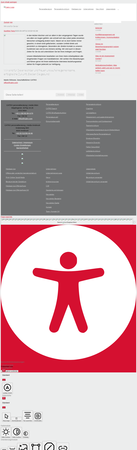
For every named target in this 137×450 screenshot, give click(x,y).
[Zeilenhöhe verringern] (4, 407)
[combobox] (67, 221)
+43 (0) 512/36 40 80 (24, 133)
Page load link (6, 217)
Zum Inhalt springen (9, 2)
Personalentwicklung (93, 104)
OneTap (16, 367)
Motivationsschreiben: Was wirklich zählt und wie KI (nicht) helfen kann (107, 68)
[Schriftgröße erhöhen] (4, 370)
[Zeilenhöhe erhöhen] (4, 398)
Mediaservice (11, 169)
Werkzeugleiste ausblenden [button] (10, 371)
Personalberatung (52, 104)
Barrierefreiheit (22, 148)
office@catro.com (11, 83)
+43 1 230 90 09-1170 (24, 113)
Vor (11, 22)
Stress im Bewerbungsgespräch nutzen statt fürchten (107, 46)
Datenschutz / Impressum (22, 143)
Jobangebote (90, 169)
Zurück (6, 22)
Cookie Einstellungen (22, 145)
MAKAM (98, 28)
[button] (118, 9)
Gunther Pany (9, 31)
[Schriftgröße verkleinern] (4, 380)
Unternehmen (51, 169)
